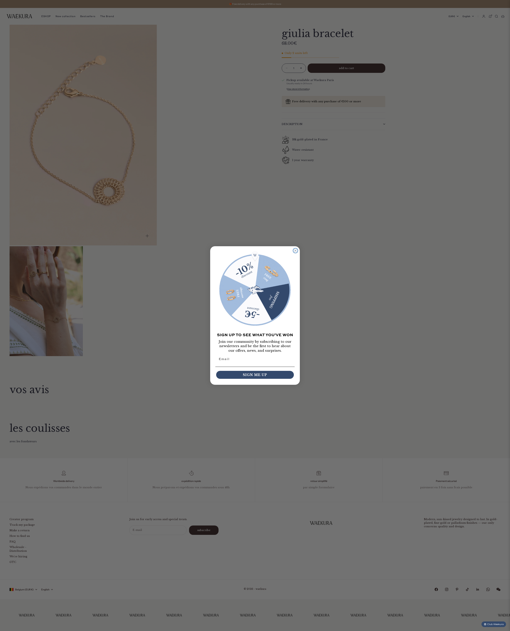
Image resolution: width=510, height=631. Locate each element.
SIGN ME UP (255, 375)
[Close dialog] (295, 250)
